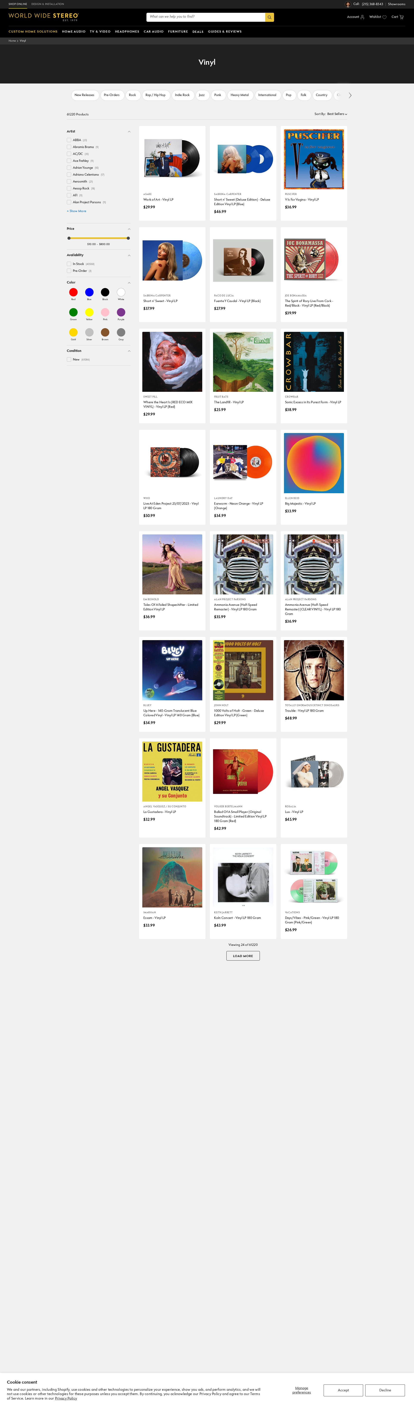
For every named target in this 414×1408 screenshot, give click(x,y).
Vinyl (23, 40)
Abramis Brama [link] (86, 147)
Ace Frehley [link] (83, 161)
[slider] (69, 238)
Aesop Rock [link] (84, 188)
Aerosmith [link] (83, 181)
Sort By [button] (320, 114)
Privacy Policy (66, 1398)
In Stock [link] (83, 264)
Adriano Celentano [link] (88, 174)
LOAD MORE (243, 956)
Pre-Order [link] (82, 271)
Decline (385, 1390)
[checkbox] (69, 140)
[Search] (269, 17)
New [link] (81, 359)
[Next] (349, 95)
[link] (73, 294)
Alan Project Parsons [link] (89, 202)
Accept (343, 1390)
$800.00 (104, 244)
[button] (398, 17)
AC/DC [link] (81, 154)
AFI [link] (77, 195)
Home (12, 40)
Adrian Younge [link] (86, 168)
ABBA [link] (80, 140)
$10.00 (91, 244)
